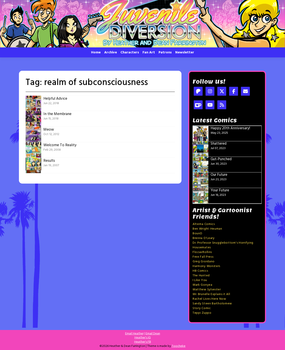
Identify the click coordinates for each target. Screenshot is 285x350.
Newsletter (184, 52)
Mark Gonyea (202, 284)
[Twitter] (221, 91)
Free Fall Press (203, 256)
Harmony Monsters (206, 266)
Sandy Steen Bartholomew (212, 303)
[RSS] (221, 105)
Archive (110, 52)
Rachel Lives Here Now (209, 298)
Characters (129, 52)
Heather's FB (142, 341)
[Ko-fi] (198, 105)
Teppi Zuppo (202, 313)
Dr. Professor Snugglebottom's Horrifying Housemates (223, 245)
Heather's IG (142, 337)
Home (96, 52)
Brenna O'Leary (204, 238)
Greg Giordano (204, 261)
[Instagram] (210, 91)
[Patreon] (198, 91)
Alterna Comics (204, 224)
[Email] (245, 91)
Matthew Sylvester (207, 289)
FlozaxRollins (202, 252)
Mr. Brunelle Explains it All (211, 294)
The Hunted (201, 275)
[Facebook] (233, 91)
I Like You (200, 280)
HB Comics (200, 270)
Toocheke (178, 346)
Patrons (165, 52)
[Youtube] (210, 105)
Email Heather (134, 333)
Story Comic (202, 308)
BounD (197, 233)
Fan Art (148, 52)
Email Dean (153, 333)
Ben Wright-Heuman (207, 228)
